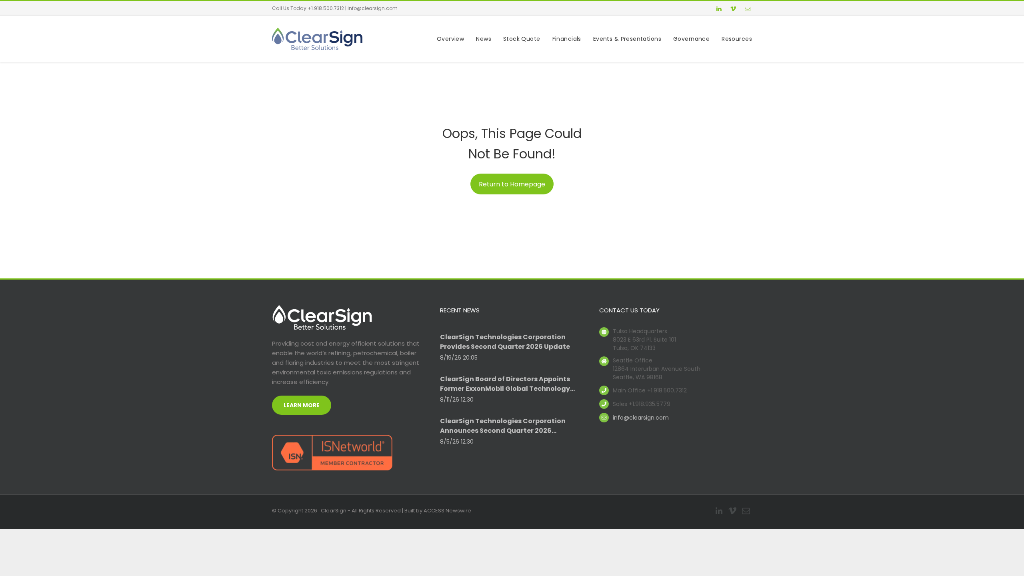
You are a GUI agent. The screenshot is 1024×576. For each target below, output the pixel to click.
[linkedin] (718, 9)
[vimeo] (733, 9)
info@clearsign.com (373, 8)
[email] (747, 9)
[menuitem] (444, 39)
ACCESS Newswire (447, 510)
